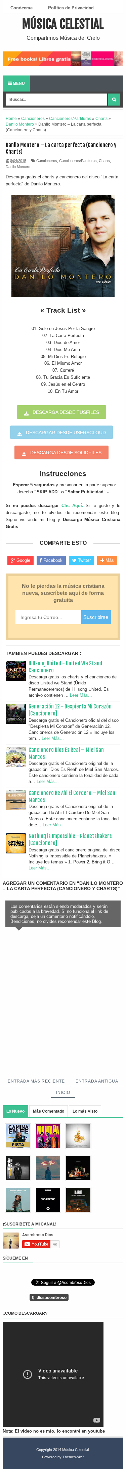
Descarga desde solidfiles (65, 452)
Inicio (63, 1092)
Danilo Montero (18, 167)
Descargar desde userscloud (66, 432)
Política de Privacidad (71, 7)
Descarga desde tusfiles (66, 412)
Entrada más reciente (36, 1081)
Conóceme (21, 7)
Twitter (84, 560)
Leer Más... (81, 695)
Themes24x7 (73, 1457)
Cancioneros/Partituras (78, 161)
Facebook (52, 560)
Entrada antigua (97, 1081)
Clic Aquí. (72, 505)
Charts (104, 161)
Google (22, 560)
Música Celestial (63, 24)
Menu (18, 83)
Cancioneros (46, 161)
